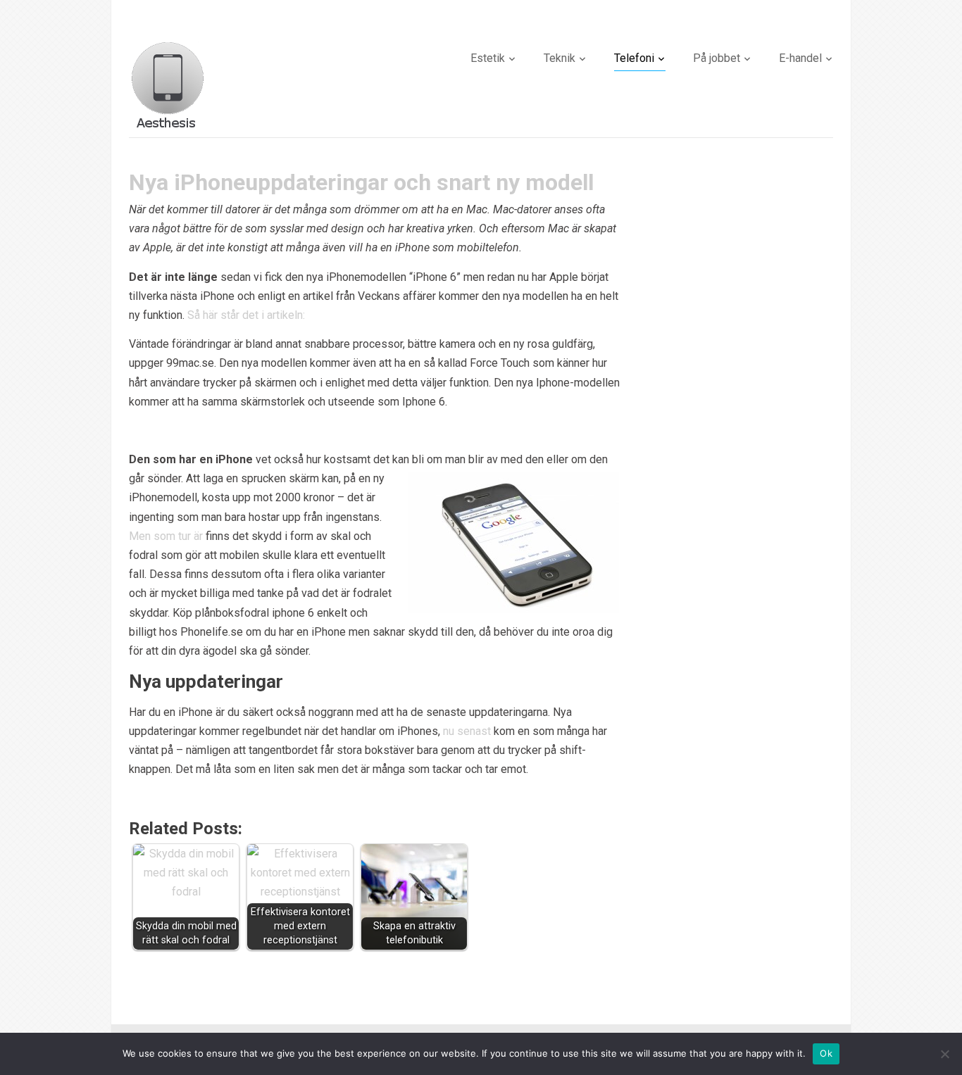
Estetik (487, 58)
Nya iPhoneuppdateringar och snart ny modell (361, 182)
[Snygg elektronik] (167, 83)
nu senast (467, 731)
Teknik (559, 58)
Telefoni (634, 58)
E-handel (800, 58)
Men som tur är (166, 536)
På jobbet (716, 58)
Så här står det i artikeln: (246, 315)
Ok (826, 1053)
